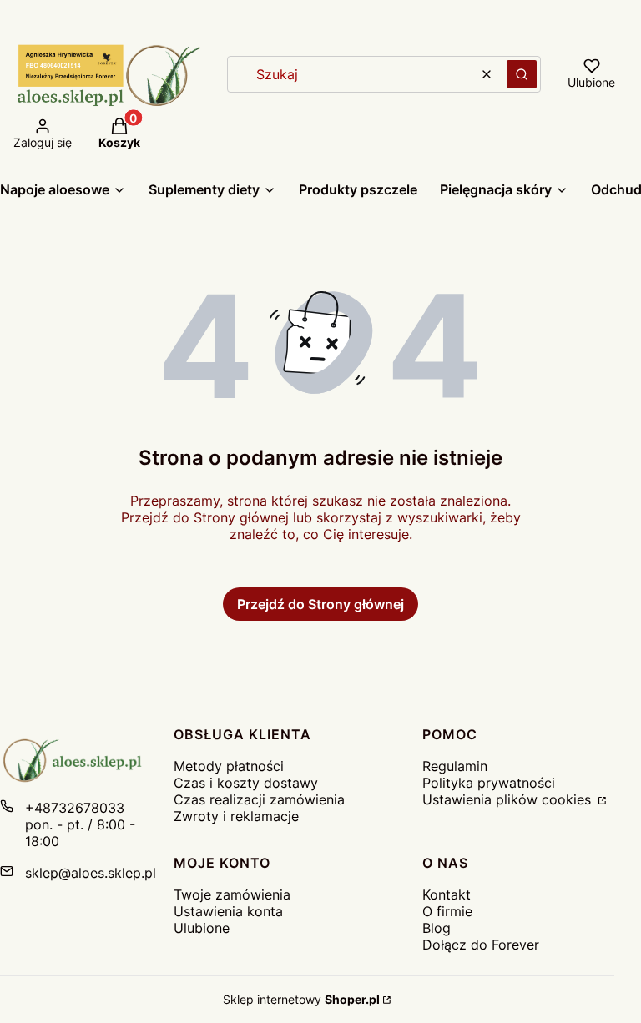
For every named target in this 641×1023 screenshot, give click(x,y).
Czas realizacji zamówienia (259, 799)
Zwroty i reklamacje (236, 816)
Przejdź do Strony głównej (320, 604)
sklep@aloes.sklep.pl (90, 872)
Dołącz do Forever (480, 944)
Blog (436, 928)
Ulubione (202, 928)
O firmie (447, 911)
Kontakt (446, 894)
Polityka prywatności (488, 782)
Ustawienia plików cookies (508, 799)
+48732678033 (74, 807)
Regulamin (454, 766)
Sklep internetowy (301, 999)
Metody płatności (229, 766)
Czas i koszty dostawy (246, 782)
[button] (522, 74)
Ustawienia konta (228, 911)
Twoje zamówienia (232, 894)
